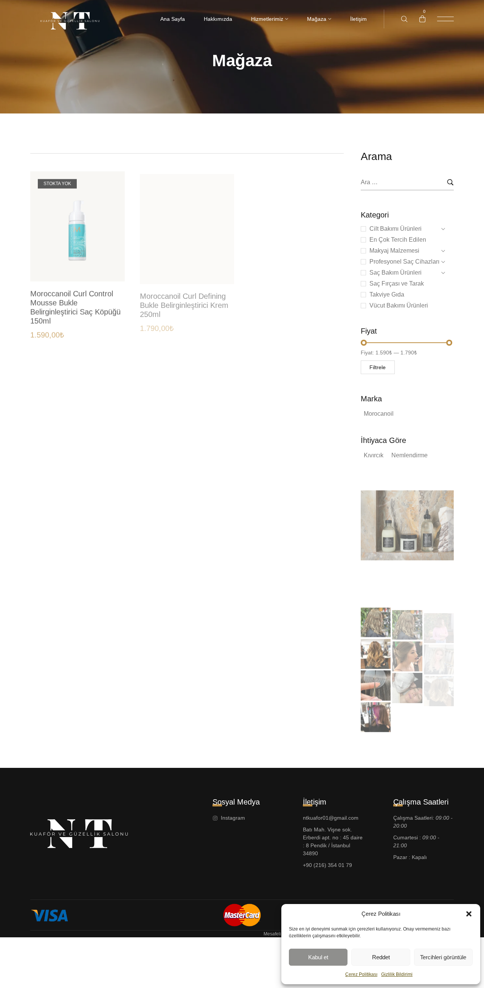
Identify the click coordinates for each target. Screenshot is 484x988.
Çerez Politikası (361, 974)
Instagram (384, 585)
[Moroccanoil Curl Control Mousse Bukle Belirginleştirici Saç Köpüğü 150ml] (77, 223)
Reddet (381, 957)
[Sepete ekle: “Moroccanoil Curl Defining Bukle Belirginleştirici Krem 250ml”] (219, 262)
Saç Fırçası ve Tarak (396, 283)
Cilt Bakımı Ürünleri (395, 228)
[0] (422, 19)
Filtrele (377, 367)
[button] (469, 914)
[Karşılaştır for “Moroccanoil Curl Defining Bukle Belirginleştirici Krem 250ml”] (219, 232)
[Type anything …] (404, 19)
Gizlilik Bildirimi (397, 974)
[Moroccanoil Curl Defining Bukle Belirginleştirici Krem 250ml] (187, 223)
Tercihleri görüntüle (443, 957)
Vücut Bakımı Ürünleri (398, 305)
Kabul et (318, 957)
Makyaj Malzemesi (394, 250)
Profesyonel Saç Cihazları (404, 261)
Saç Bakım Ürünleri (395, 272)
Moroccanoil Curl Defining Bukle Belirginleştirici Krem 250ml (184, 300)
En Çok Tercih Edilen (397, 239)
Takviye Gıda (386, 294)
